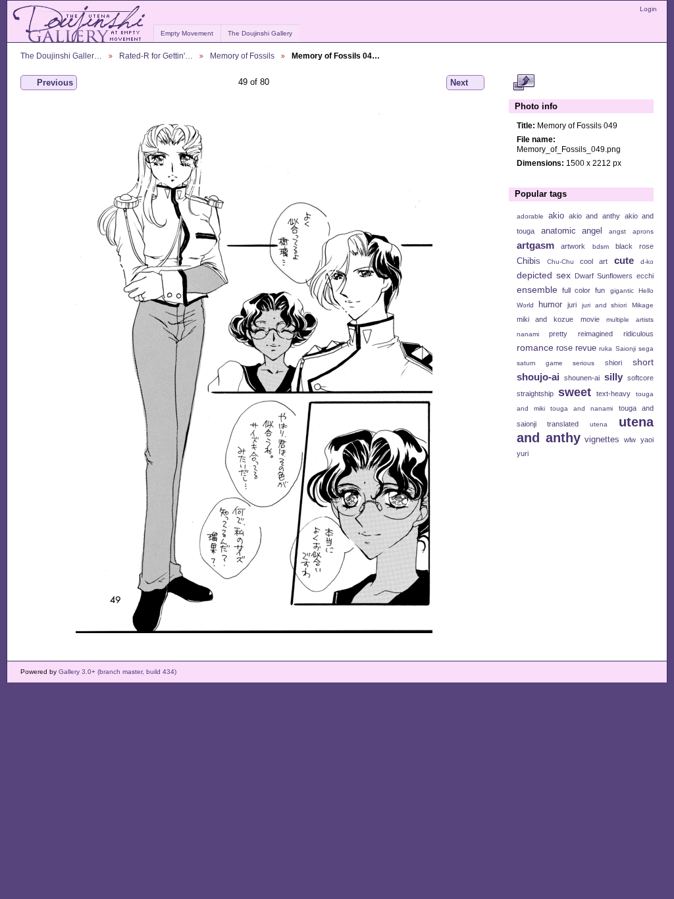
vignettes (601, 439)
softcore (640, 378)
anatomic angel (572, 231)
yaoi (647, 440)
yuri (523, 453)
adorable (530, 216)
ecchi (645, 276)
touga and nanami (581, 408)
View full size (523, 83)
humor (550, 304)
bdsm (600, 246)
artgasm (535, 245)
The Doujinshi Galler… (61, 55)
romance (535, 347)
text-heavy (613, 394)
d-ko (647, 261)
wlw (630, 440)
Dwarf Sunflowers (604, 276)
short (643, 362)
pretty (558, 334)
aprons (643, 231)
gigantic (622, 290)
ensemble (537, 289)
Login (648, 9)
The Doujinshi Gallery (260, 33)
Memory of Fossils (242, 55)
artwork (573, 246)
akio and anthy (594, 216)
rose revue (576, 348)
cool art (594, 261)
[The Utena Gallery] (80, 24)
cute (624, 260)
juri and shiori (604, 305)
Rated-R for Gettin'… (156, 55)
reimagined (595, 334)
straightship (535, 394)
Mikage (643, 305)
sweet (574, 392)
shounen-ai (582, 378)
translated (563, 424)
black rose (634, 246)
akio (556, 215)
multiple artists (630, 319)
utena (599, 424)
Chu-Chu (560, 261)
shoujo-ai (538, 376)
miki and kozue (545, 319)
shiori (613, 363)
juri (572, 305)
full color (576, 290)
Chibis (528, 261)
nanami (528, 334)
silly (613, 376)
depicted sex (544, 275)
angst (617, 231)
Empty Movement (187, 33)
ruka (605, 348)
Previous (55, 83)
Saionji (625, 348)
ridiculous (638, 334)
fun (600, 290)
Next (459, 83)
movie (590, 319)
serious (583, 363)
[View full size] (253, 370)
